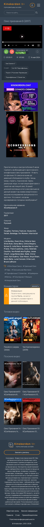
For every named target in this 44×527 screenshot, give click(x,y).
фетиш (8, 277)
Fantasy (15, 231)
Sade (27, 254)
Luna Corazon (20, 259)
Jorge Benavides (17, 254)
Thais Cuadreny (16, 249)
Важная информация (29, 511)
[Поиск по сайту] (36, 12)
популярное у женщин (23, 277)
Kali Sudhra (14, 256)
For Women (23, 233)
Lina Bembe (9, 241)
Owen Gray (19, 241)
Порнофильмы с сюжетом (15, 77)
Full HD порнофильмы (20, 68)
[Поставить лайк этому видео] (6, 51)
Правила (9, 515)
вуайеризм (33, 273)
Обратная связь (12, 511)
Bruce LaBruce (10, 261)
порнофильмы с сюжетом (16, 273)
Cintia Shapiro (30, 243)
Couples (7, 231)
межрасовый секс (13, 280)
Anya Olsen (34, 256)
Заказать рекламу (22, 452)
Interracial (33, 233)
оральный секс (30, 266)
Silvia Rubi (8, 243)
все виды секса (15, 266)
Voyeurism (31, 231)
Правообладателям (30, 515)
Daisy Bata (18, 243)
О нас (17, 515)
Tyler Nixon (24, 256)
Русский (7, 223)
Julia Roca (16, 246)
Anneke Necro (28, 246)
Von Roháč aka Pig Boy (21, 251)
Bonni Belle (8, 259)
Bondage (13, 233)
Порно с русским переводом (16, 73)
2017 (6, 215)
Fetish (6, 233)
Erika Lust (31, 259)
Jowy (26, 249)
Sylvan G (7, 246)
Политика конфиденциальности (21, 519)
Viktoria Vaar (29, 241)
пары (8, 270)
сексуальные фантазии (22, 270)
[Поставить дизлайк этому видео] (12, 51)
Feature (22, 231)
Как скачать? (10, 63)
